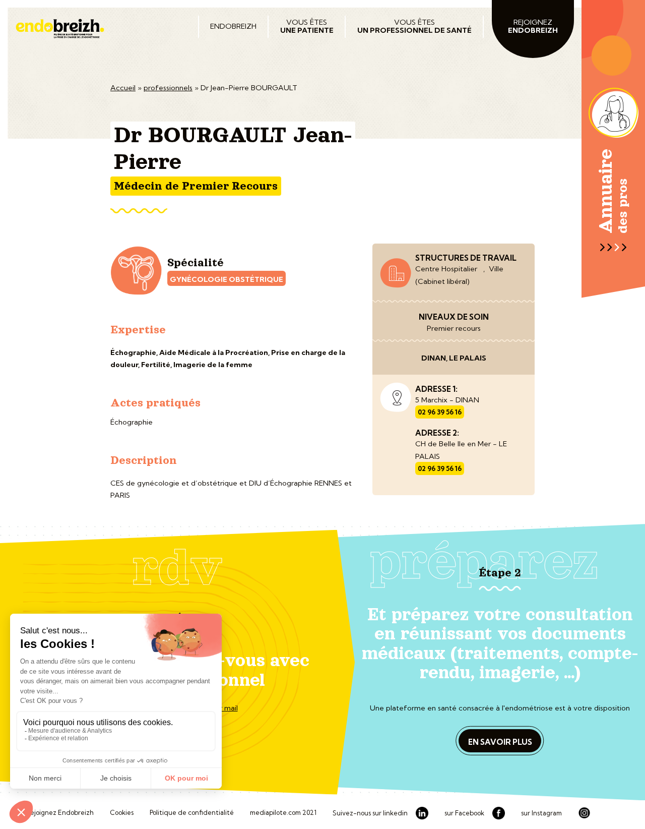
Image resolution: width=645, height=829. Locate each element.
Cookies (122, 813)
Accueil (123, 87)
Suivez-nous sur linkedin (370, 813)
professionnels (168, 87)
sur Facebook (464, 813)
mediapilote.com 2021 (283, 813)
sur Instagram (541, 813)
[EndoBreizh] (95, 28)
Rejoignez (533, 26)
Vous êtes (307, 26)
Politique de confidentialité (192, 813)
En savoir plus (500, 742)
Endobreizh (233, 26)
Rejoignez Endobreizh (60, 813)
